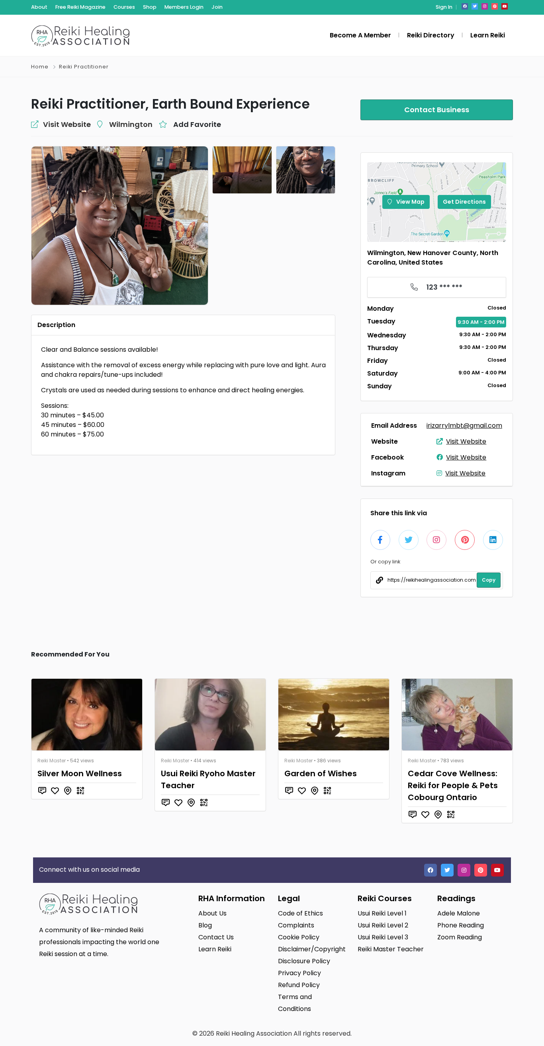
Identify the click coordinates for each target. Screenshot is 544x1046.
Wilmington (131, 124)
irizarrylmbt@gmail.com (464, 425)
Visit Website (466, 441)
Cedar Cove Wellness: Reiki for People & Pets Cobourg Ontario (453, 785)
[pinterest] (494, 6)
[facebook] (465, 6)
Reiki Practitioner (84, 66)
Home (40, 66)
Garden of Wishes (320, 773)
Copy (488, 580)
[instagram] (484, 6)
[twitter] (475, 6)
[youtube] (504, 6)
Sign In (444, 7)
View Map (410, 202)
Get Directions (464, 202)
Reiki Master (51, 760)
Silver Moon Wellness (79, 773)
